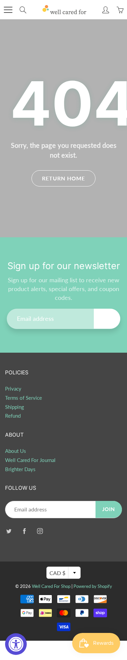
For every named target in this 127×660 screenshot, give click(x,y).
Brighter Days (20, 469)
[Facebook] (24, 531)
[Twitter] (9, 531)
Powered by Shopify (92, 586)
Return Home (63, 178)
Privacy (13, 389)
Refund (13, 416)
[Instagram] (40, 531)
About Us (15, 451)
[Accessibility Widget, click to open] (16, 644)
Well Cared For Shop (51, 586)
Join (107, 319)
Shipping (14, 407)
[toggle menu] (8, 10)
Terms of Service (23, 398)
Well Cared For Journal (30, 460)
